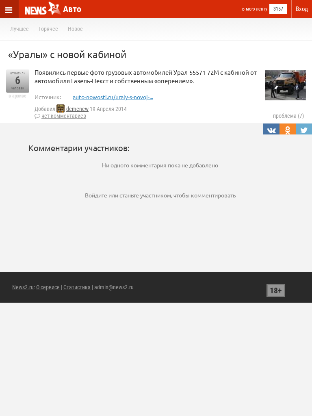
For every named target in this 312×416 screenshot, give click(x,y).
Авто (72, 9)
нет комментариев (63, 116)
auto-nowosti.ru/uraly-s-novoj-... (113, 96)
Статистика (77, 287)
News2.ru (23, 287)
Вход (302, 9)
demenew (77, 109)
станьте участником (145, 195)
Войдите (96, 195)
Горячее (48, 29)
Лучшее (19, 29)
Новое (75, 29)
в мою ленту (254, 9)
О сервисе (48, 287)
